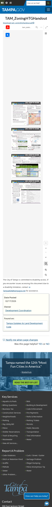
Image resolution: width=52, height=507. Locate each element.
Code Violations (9, 455)
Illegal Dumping (33, 463)
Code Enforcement (34, 409)
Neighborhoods (9, 416)
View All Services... (10, 443)
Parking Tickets (33, 420)
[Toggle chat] (46, 503)
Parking (6, 420)
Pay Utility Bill (8, 424)
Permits (30, 424)
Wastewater (7, 439)
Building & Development (37, 405)
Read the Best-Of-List (26, 382)
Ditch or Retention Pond (13, 459)
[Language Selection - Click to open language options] (2, 3)
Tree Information (34, 435)
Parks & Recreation (34, 416)
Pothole (6, 467)
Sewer (5, 470)
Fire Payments (32, 413)
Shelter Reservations (11, 432)
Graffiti (5, 463)
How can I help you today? (36, 496)
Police (5, 428)
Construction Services (12, 413)
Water (29, 439)
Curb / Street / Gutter (35, 455)
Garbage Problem (34, 459)
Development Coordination (18, 310)
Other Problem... (10, 474)
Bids (28, 401)
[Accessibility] (7, 3)
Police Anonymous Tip (36, 467)
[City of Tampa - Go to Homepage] (13, 10)
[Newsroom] (11, 3)
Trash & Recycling (10, 435)
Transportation (33, 432)
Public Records (33, 428)
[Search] (48, 3)
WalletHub (27, 372)
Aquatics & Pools (10, 401)
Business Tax (8, 409)
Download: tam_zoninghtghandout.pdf (18, 23)
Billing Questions (10, 405)
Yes (41, 343)
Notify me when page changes (21, 339)
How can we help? (33, 3)
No (47, 343)
